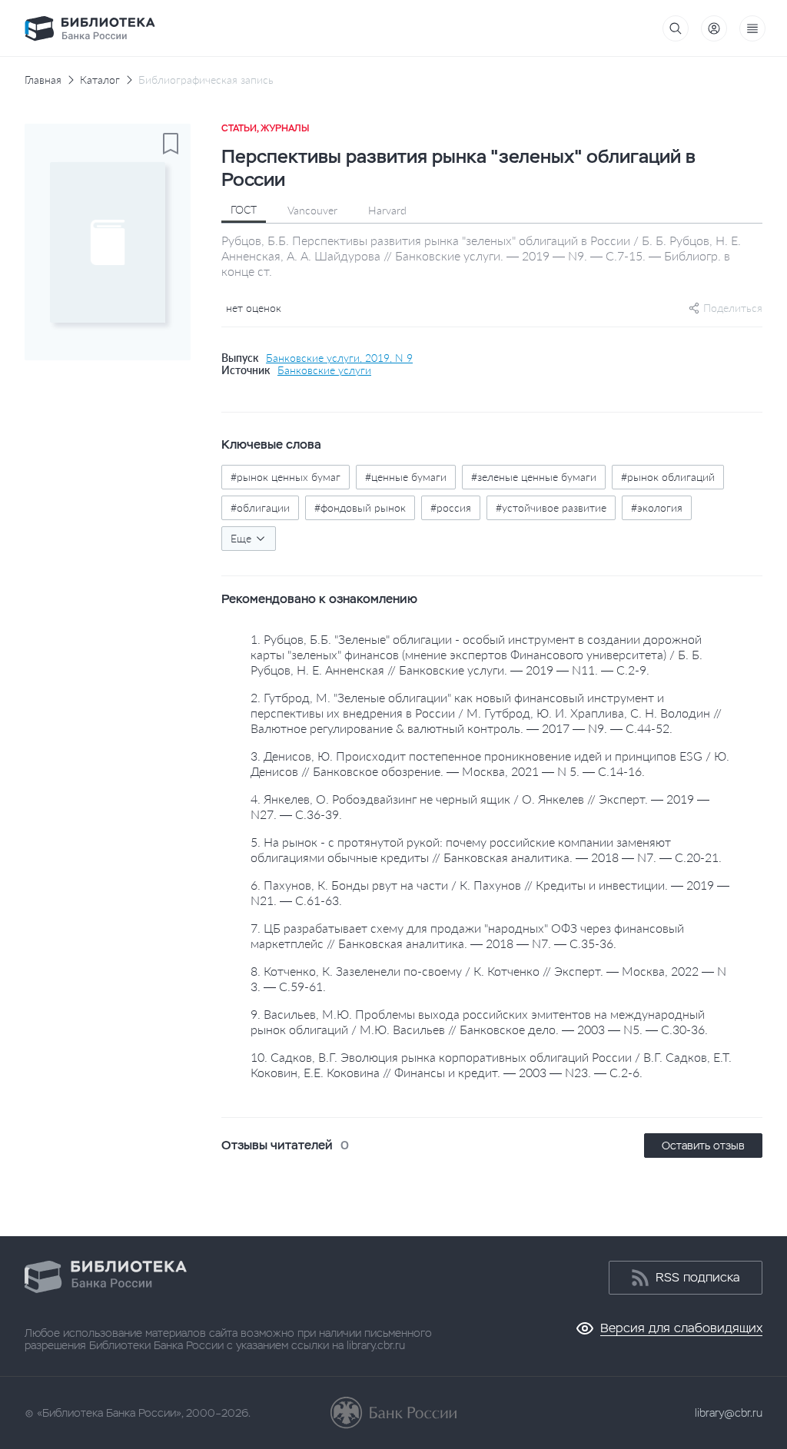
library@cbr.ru (728, 1413)
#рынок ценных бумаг (285, 476)
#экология (656, 507)
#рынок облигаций (668, 476)
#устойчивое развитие (551, 507)
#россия (450, 507)
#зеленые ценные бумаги (533, 476)
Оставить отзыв (703, 1145)
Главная (43, 80)
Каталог (100, 80)
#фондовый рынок (360, 507)
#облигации (260, 507)
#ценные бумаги (406, 476)
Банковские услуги (324, 370)
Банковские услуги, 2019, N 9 (339, 358)
